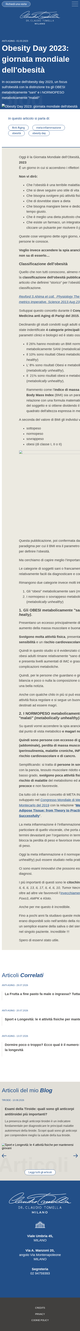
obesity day (39, 133)
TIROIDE (6, 1100)
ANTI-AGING (8, 41)
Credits (40, 1308)
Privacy (40, 1314)
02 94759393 (40, 1273)
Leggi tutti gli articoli (40, 1172)
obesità (16, 133)
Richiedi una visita (16, 4)
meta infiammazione (48, 127)
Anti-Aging (18, 127)
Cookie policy (40, 1320)
